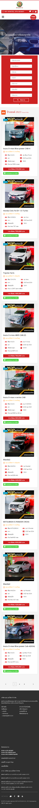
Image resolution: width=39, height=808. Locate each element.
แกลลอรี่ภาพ (23, 711)
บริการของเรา (24, 709)
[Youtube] (22, 796)
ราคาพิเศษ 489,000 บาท (16, 293)
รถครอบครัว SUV (8, 716)
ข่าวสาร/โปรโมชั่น (25, 707)
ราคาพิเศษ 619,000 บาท (16, 169)
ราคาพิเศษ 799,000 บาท (16, 231)
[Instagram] (35, 11)
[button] (21, 60)
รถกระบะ (5, 713)
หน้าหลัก (3, 707)
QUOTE (33, 17)
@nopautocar (10, 758)
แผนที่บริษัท (4, 766)
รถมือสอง (4, 709)
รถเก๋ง (4, 711)
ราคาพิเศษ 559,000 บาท (16, 418)
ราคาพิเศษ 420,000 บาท (16, 480)
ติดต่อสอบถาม (24, 713)
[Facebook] (33, 11)
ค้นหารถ (22, 100)
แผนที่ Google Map (7, 762)
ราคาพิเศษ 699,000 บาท (16, 542)
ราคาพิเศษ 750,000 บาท (16, 356)
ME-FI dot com (6, 803)
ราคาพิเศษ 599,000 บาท (16, 667)
